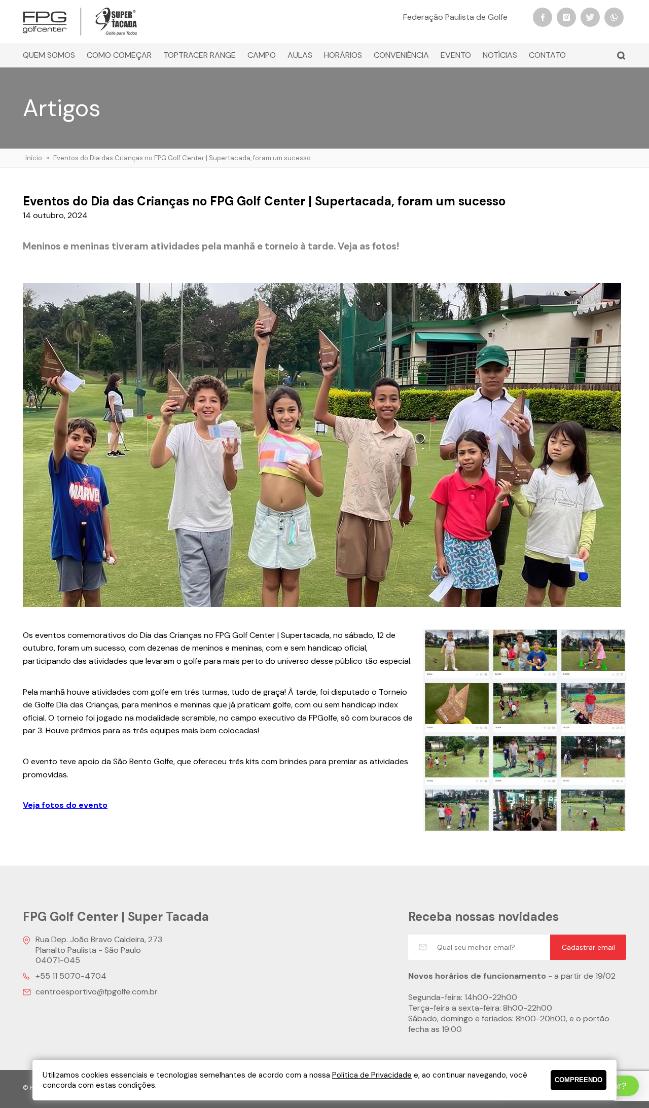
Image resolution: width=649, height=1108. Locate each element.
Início (33, 158)
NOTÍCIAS (500, 55)
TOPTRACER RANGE (199, 55)
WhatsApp (614, 17)
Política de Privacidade (372, 1075)
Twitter (590, 17)
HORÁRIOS (343, 55)
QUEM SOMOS (49, 55)
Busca (621, 55)
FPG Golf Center (80, 21)
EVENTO (456, 55)
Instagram (566, 17)
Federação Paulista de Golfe (455, 17)
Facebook (542, 17)
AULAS (299, 55)
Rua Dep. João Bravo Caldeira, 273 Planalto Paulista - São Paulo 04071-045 (98, 950)
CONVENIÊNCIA (401, 55)
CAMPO (261, 55)
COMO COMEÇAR (119, 55)
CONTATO (547, 55)
